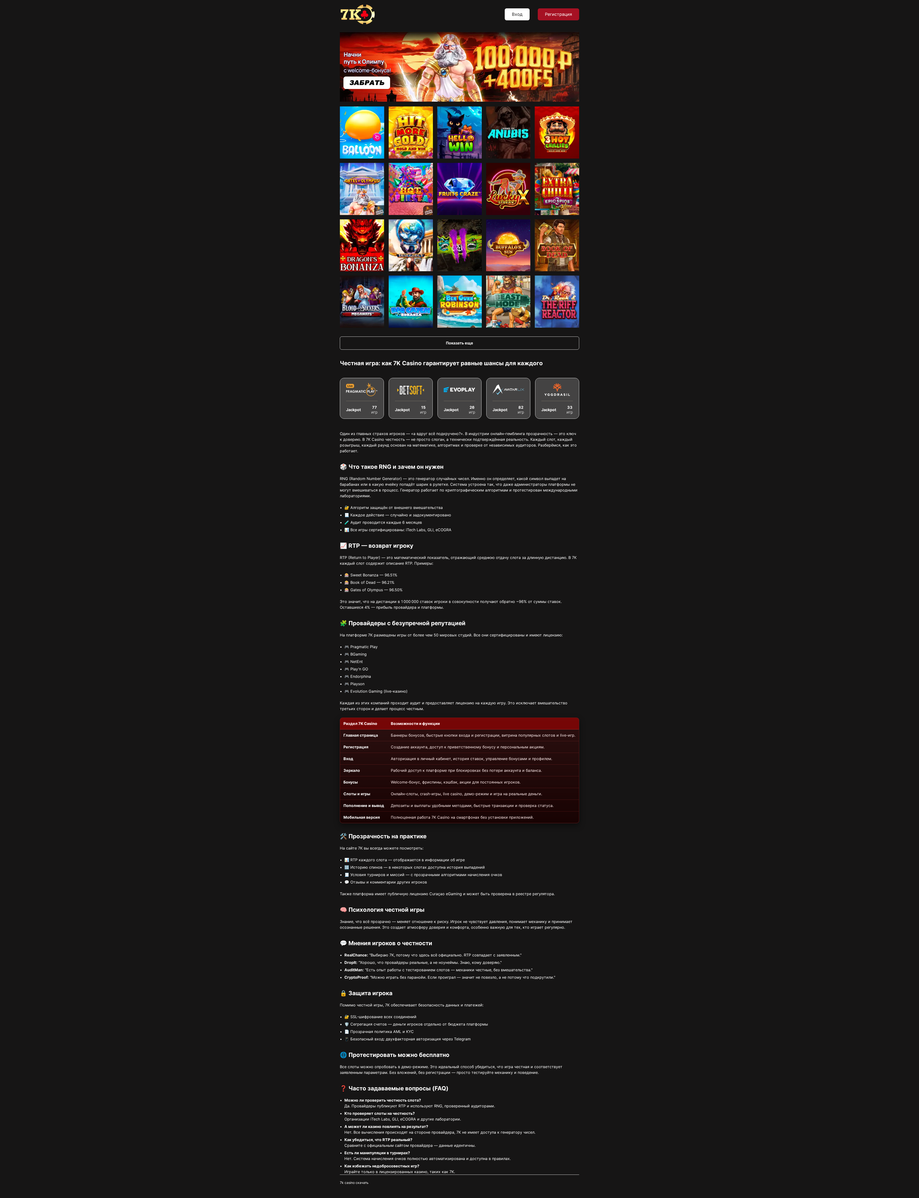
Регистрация (558, 14)
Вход (517, 14)
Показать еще (459, 343)
